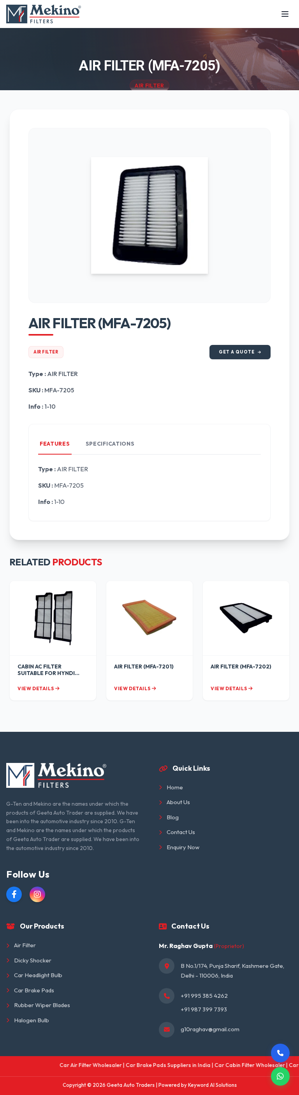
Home (175, 787)
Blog (173, 817)
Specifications (110, 443)
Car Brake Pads (34, 990)
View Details (36, 688)
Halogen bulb (31, 1020)
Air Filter (45, 352)
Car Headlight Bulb (38, 975)
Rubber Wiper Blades (42, 1005)
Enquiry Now (183, 847)
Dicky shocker (32, 960)
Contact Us (181, 832)
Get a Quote (237, 352)
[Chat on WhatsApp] (280, 1076)
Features (55, 443)
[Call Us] (280, 1053)
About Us (178, 802)
